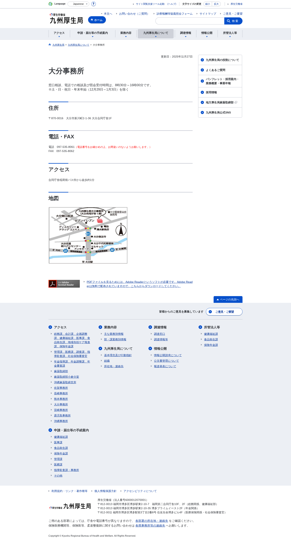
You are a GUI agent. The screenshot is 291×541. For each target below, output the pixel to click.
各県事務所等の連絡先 (150, 525)
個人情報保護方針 (105, 491)
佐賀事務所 (61, 387)
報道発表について (165, 366)
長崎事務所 (61, 393)
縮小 (207, 4)
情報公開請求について (168, 355)
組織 (107, 360)
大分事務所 (61, 404)
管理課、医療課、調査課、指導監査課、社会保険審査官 (72, 354)
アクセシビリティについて (140, 491)
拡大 (216, 4)
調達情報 (160, 327)
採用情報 (211, 92)
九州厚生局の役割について (222, 59)
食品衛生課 (61, 447)
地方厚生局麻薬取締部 (220, 102)
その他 (58, 475)
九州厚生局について (118, 348)
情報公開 (160, 348)
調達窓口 (159, 333)
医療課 (58, 464)
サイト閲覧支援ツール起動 (150, 4)
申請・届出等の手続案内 (71, 430)
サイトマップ (208, 13)
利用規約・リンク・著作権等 (69, 491)
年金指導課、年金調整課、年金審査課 (72, 363)
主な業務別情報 (114, 333)
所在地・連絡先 (114, 366)
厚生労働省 (236, 4)
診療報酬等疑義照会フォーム (175, 13)
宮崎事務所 (61, 410)
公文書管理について (166, 360)
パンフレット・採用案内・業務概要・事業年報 (222, 81)
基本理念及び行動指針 (118, 355)
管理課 (58, 459)
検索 (235, 21)
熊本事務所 (61, 398)
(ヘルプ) (171, 4)
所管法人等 (212, 327)
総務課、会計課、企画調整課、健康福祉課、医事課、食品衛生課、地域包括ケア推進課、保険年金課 (72, 340)
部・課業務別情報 (115, 339)
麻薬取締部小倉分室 (66, 376)
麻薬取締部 (61, 371)
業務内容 (110, 327)
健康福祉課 (61, 436)
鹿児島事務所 (62, 415)
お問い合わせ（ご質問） (134, 13)
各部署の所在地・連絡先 (151, 520)
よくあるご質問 (215, 70)
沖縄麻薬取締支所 (65, 382)
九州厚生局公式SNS (218, 112)
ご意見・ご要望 (232, 13)
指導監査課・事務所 (66, 470)
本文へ (108, 13)
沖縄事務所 (61, 421)
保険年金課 (61, 453)
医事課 (58, 442)
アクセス (60, 327)
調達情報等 (161, 339)
